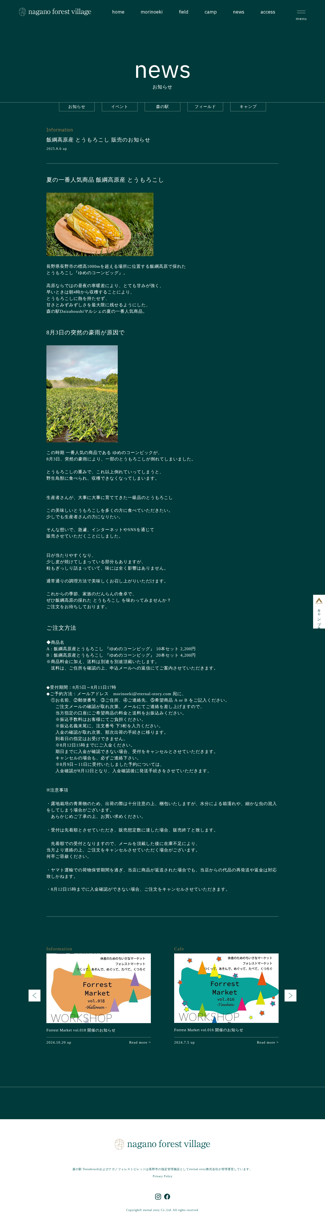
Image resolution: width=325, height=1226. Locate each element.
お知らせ (76, 106)
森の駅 (162, 106)
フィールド (205, 106)
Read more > (140, 1042)
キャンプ (248, 106)
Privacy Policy (162, 1176)
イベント (119, 106)
